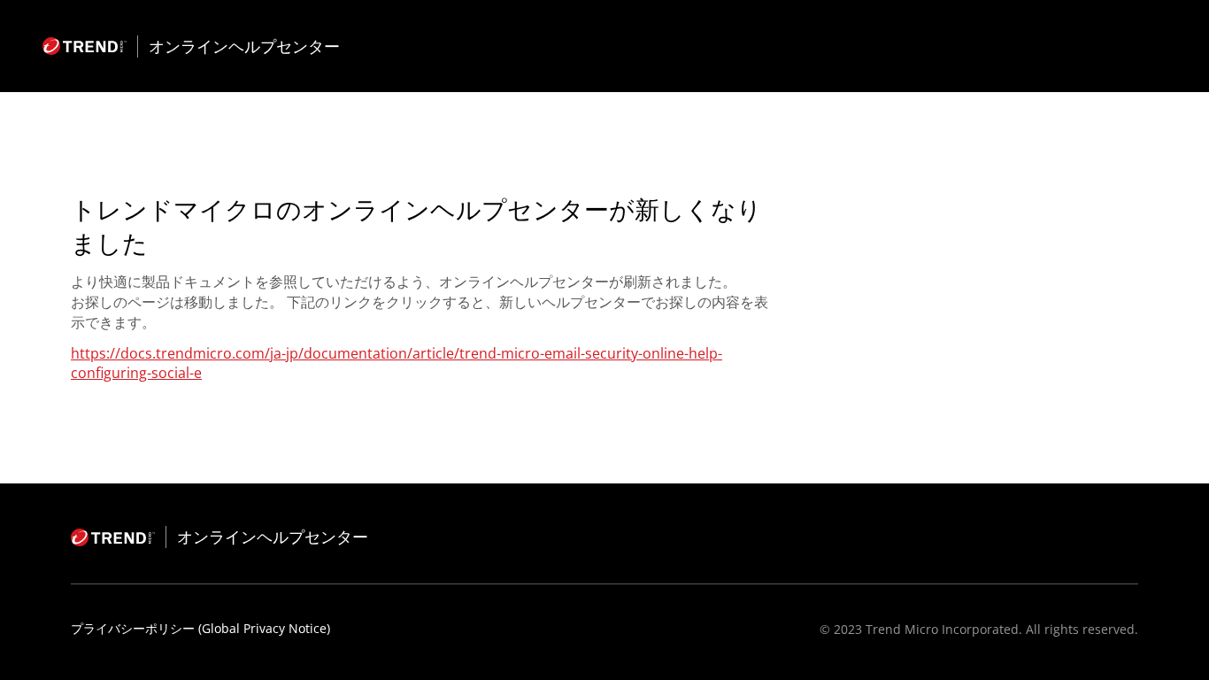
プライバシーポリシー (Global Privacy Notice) (200, 628)
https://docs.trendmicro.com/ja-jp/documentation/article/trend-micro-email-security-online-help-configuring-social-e (396, 363)
